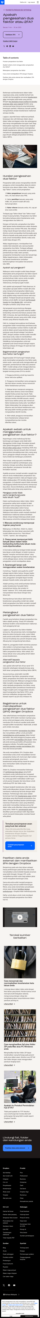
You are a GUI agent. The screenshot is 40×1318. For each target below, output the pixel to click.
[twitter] (4, 46)
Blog (4, 1248)
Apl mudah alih (8, 1176)
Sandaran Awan (8, 1226)
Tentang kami (24, 1248)
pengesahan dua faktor (20, 132)
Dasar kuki (23, 1221)
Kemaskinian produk (26, 1201)
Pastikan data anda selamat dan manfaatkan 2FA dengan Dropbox (18, 78)
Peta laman (23, 1232)
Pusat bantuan (24, 1211)
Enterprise (23, 1182)
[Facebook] (9, 1285)
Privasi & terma (24, 1217)
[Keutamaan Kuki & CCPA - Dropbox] (20, 1308)
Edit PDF (5, 1229)
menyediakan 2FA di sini (23, 740)
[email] (13, 46)
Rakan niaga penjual (9, 1270)
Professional (24, 1176)
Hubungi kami (24, 1214)
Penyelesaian (7, 1185)
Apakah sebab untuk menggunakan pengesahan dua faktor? (18, 66)
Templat (5, 1195)
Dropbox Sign (24, 1192)
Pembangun (7, 1260)
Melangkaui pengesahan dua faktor (14, 70)
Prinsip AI (23, 1229)
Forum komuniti (8, 1263)
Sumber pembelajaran (27, 1236)
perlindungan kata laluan (14, 772)
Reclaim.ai (23, 1195)
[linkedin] (10, 46)
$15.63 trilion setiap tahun (12, 448)
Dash (21, 1185)
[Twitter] (4, 1285)
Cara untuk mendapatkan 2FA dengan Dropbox (18, 74)
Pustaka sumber (8, 1257)
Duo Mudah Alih (17, 302)
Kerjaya (22, 1251)
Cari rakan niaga (8, 1276)
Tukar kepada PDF (9, 1238)
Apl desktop (6, 1172)
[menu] (38, 2)
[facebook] (7, 46)
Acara (5, 1251)
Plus (21, 1172)
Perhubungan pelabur (27, 1254)
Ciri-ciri (5, 1182)
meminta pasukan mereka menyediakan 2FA (19, 746)
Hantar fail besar (8, 1211)
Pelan (22, 1198)
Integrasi (5, 1179)
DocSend (23, 1188)
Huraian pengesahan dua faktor (13, 61)
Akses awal (6, 1192)
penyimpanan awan (25, 809)
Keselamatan (7, 1188)
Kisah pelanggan (8, 1254)
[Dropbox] (2, 2)
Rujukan (5, 1267)
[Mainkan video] (20, 917)
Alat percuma (7, 1198)
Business (23, 1179)
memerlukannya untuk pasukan (14, 735)
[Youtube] (14, 1285)
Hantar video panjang (10, 1214)
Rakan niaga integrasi (10, 1273)
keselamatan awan (25, 796)
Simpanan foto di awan (10, 1217)
